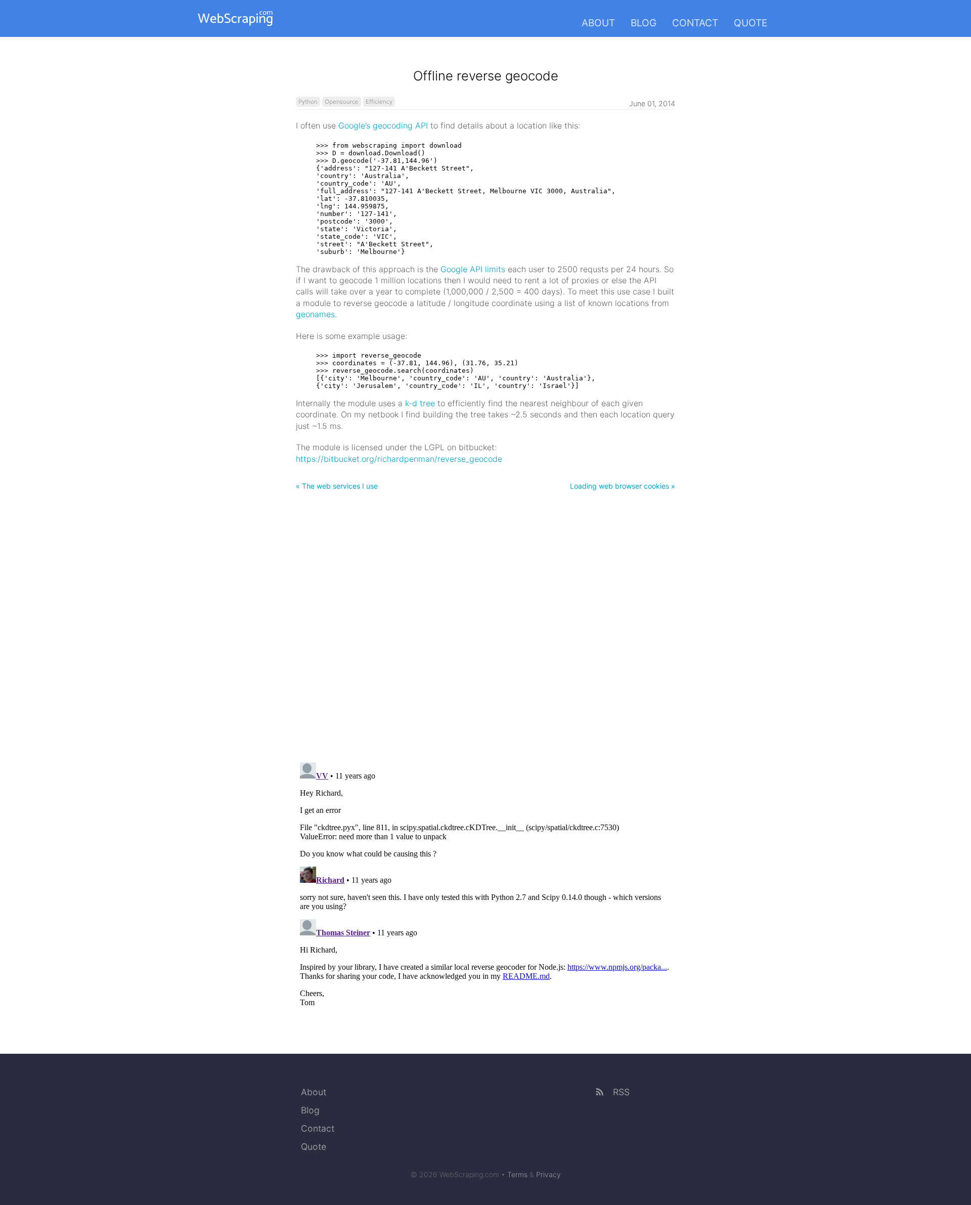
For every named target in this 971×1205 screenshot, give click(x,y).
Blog (643, 23)
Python (308, 101)
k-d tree (420, 403)
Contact (695, 23)
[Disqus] (485, 623)
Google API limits (472, 269)
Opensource (342, 101)
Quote (750, 23)
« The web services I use (337, 486)
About (598, 23)
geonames (315, 314)
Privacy (548, 1174)
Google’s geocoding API (383, 125)
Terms (517, 1174)
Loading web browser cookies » (622, 486)
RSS (620, 1092)
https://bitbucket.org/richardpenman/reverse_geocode (399, 459)
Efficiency (379, 101)
